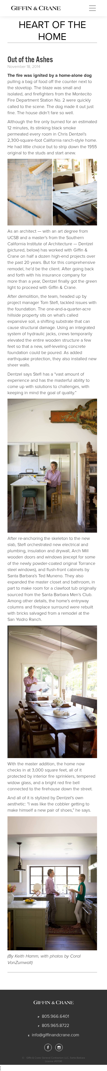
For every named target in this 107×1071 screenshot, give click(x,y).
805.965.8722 (55, 1025)
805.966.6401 (55, 1016)
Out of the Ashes (30, 59)
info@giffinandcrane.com (55, 1035)
